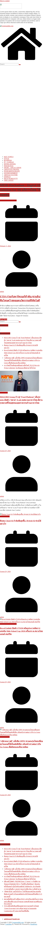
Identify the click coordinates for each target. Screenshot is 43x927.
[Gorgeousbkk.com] (6, 26)
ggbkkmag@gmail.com (12, 919)
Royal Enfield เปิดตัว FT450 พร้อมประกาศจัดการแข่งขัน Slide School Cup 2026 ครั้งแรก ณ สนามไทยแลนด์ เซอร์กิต (23, 352)
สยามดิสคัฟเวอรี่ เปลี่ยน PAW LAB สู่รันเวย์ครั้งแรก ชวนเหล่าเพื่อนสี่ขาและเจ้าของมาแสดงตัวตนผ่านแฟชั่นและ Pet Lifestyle (23, 901)
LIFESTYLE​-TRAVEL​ (11, 169)
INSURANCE (8, 166)
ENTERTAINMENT (11, 173)
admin (2, 291)
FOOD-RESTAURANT (12, 171)
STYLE (6, 158)
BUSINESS (8, 160)
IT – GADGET (9, 162)
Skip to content (5, 1)
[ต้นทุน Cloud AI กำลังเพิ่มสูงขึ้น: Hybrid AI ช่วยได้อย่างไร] (20, 514)
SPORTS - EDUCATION (8, 200)
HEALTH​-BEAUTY (11, 178)
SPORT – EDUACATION (12, 167)
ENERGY (7, 177)
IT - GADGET (5, 516)
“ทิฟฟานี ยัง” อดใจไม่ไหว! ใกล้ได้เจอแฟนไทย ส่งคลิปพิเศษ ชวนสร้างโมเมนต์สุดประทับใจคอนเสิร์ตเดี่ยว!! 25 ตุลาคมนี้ (23, 894)
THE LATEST (9, 180)
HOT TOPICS (8, 157)
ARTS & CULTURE (11, 175)
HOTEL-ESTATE (10, 164)
